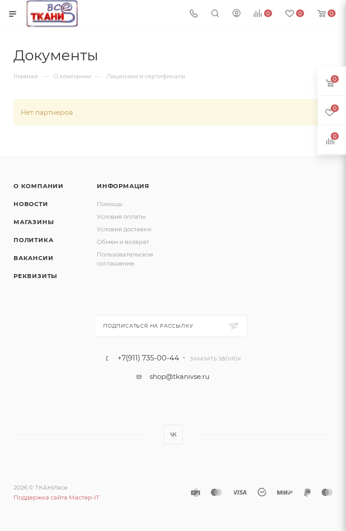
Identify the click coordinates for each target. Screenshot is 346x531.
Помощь (109, 203)
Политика (33, 239)
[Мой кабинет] (236, 14)
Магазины (34, 221)
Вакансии (33, 257)
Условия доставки (124, 229)
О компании (39, 185)
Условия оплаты (121, 216)
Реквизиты (35, 275)
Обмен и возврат (123, 241)
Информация (123, 185)
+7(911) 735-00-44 (148, 358)
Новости (31, 203)
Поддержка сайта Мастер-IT (56, 497)
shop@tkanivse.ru (179, 376)
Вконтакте (173, 434)
